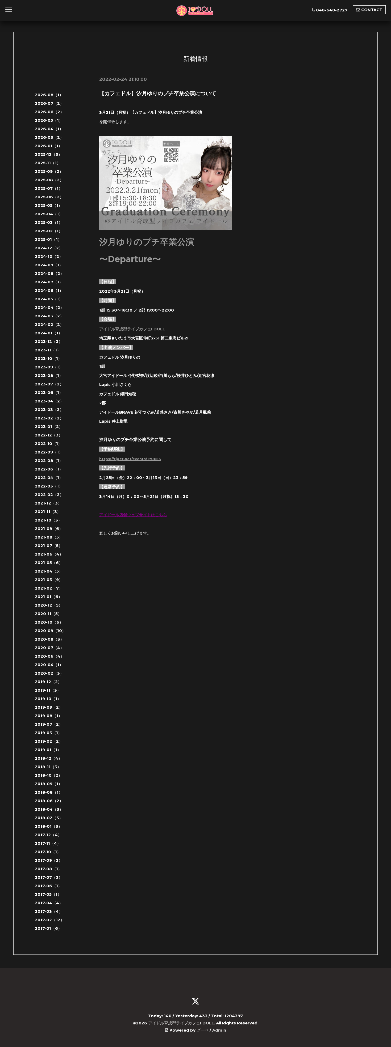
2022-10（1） (48, 443)
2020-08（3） (49, 639)
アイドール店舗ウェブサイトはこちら (133, 514)
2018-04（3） (49, 809)
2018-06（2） (49, 800)
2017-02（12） (49, 919)
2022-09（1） (49, 452)
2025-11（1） (48, 162)
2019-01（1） (48, 749)
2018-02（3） (49, 817)
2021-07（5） (49, 545)
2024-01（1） (48, 332)
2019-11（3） (48, 690)
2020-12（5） (49, 605)
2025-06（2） (49, 196)
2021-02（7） (49, 588)
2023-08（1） (49, 375)
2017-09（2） (49, 860)
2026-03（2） (49, 137)
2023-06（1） (49, 392)
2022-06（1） (49, 469)
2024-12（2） (49, 247)
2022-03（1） (49, 486)
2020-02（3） (49, 673)
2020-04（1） (49, 664)
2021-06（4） (49, 554)
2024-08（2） (49, 273)
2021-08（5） (49, 537)
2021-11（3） (48, 511)
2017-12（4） (48, 834)
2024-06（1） (49, 290)
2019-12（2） (48, 681)
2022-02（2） (49, 494)
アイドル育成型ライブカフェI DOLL (132, 328)
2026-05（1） (49, 120)
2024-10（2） (49, 256)
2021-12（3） (48, 503)
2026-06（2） (49, 111)
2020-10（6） (49, 622)
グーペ (203, 1030)
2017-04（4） (49, 902)
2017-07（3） (49, 877)
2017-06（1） (48, 885)
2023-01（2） (49, 426)
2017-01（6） (48, 928)
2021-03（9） (49, 579)
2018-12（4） (48, 758)
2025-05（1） (48, 205)
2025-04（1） (49, 213)
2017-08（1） (48, 868)
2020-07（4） (49, 647)
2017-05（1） (48, 894)
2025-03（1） (49, 222)
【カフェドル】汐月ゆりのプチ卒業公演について (157, 93)
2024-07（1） (49, 281)
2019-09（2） (49, 707)
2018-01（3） (48, 826)
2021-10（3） (48, 520)
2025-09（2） (49, 171)
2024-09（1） (49, 264)
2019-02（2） (49, 741)
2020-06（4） (49, 656)
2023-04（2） (49, 400)
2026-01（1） (48, 145)
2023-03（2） (49, 409)
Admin (219, 1030)
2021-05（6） (49, 562)
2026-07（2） (49, 103)
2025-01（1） (48, 239)
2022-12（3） (49, 435)
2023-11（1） (48, 349)
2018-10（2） (48, 775)
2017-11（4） (48, 843)
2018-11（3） (48, 766)
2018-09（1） (48, 783)
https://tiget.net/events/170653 (130, 459)
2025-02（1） (49, 230)
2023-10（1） (48, 358)
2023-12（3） (49, 341)
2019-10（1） (48, 698)
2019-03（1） (48, 732)
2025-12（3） (48, 154)
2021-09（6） (49, 528)
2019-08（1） (48, 715)
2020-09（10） (50, 630)
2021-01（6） (48, 596)
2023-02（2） (49, 418)
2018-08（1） (49, 792)
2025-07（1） (49, 188)
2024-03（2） (49, 315)
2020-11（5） (48, 613)
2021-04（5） (49, 571)
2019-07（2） (49, 724)
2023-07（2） (49, 383)
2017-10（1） (48, 851)
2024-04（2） (49, 307)
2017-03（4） (49, 911)
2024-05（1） (49, 298)
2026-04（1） (49, 128)
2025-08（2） (49, 179)
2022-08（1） (49, 460)
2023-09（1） (49, 366)
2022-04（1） (49, 477)
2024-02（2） (49, 324)
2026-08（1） (49, 94)
